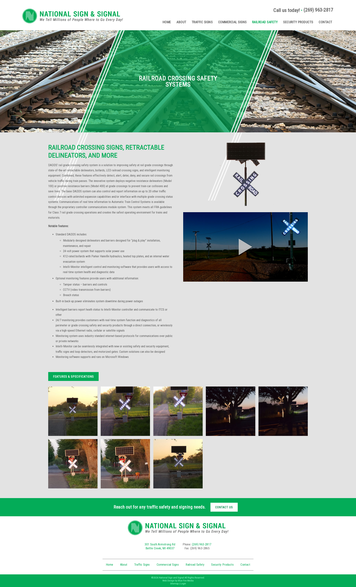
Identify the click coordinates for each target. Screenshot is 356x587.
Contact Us (224, 507)
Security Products (298, 22)
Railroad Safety (265, 22)
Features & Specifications (73, 376)
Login (183, 583)
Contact (325, 22)
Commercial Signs (232, 22)
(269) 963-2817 (318, 10)
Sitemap (174, 583)
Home (167, 22)
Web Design (168, 580)
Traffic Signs (202, 22)
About (181, 22)
